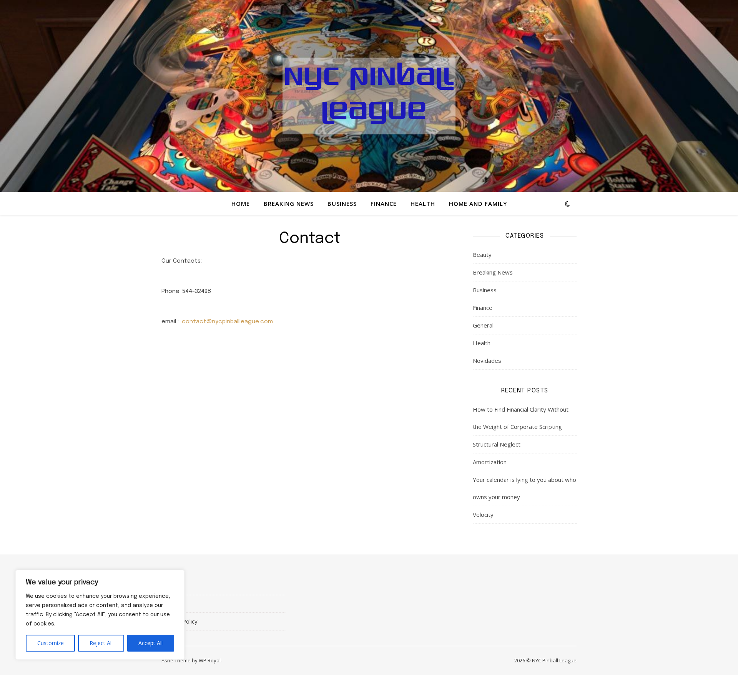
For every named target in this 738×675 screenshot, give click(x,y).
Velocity (483, 514)
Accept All (150, 643)
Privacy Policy (179, 621)
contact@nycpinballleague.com (227, 322)
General (483, 325)
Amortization (490, 462)
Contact (171, 603)
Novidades (487, 360)
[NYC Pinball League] (369, 96)
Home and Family (478, 203)
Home (240, 203)
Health (423, 203)
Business (342, 203)
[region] (99, 615)
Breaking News (289, 203)
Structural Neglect (496, 444)
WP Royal (210, 660)
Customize (50, 643)
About (169, 586)
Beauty (482, 254)
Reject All (101, 643)
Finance (384, 203)
